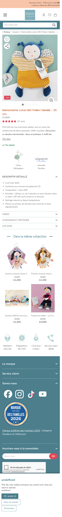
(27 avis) (21, 121)
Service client (10, 373)
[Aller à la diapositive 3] (30, 104)
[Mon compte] (44, 15)
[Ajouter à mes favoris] (7, 39)
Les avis (7, 226)
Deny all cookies (11, 502)
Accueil (15, 32)
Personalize (9, 508)
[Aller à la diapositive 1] (23, 104)
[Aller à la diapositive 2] (26, 104)
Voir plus (6, 139)
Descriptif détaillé (14, 176)
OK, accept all (10, 496)
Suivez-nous (9, 383)
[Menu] (5, 15)
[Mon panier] (55, 15)
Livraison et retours (15, 220)
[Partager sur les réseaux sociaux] (7, 46)
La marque (8, 364)
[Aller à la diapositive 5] (37, 104)
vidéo (5, 214)
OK (53, 456)
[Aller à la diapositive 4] (33, 104)
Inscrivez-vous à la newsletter (20, 448)
